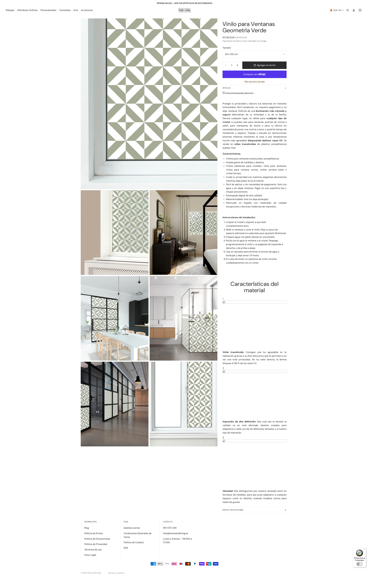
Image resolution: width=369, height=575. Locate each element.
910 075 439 (169, 527)
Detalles (226, 88)
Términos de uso (93, 549)
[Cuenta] (354, 10)
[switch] (359, 564)
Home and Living (94, 573)
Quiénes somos (132, 527)
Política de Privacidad (95, 544)
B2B (126, 547)
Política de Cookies (134, 542)
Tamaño (227, 47)
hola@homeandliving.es (175, 533)
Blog (86, 527)
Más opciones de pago (254, 81)
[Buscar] (347, 10)
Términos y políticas (116, 573)
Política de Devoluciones (97, 538)
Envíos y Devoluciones (233, 510)
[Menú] (364, 549)
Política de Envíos (93, 533)
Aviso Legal (90, 554)
